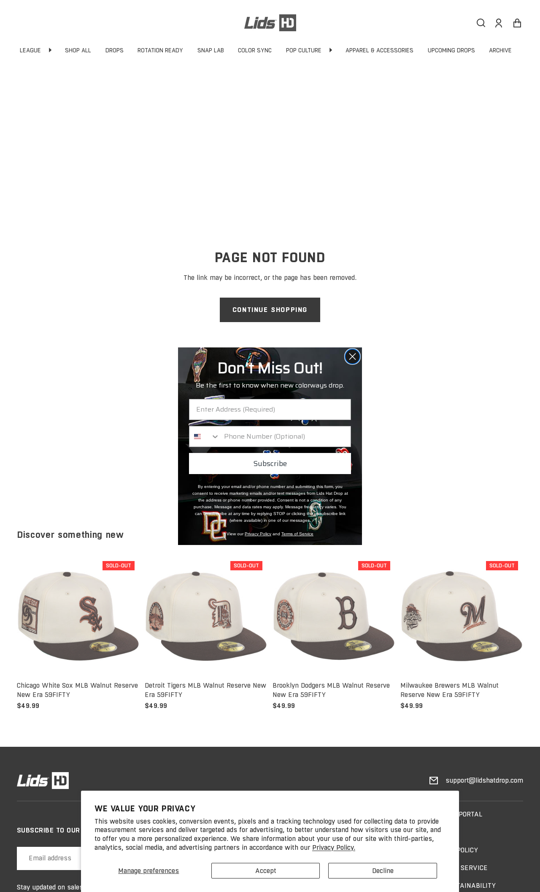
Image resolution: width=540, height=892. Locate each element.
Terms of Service (297, 533)
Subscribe (270, 463)
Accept (265, 871)
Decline (383, 871)
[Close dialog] (352, 356)
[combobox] (204, 436)
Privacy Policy (258, 533)
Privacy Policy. (333, 847)
